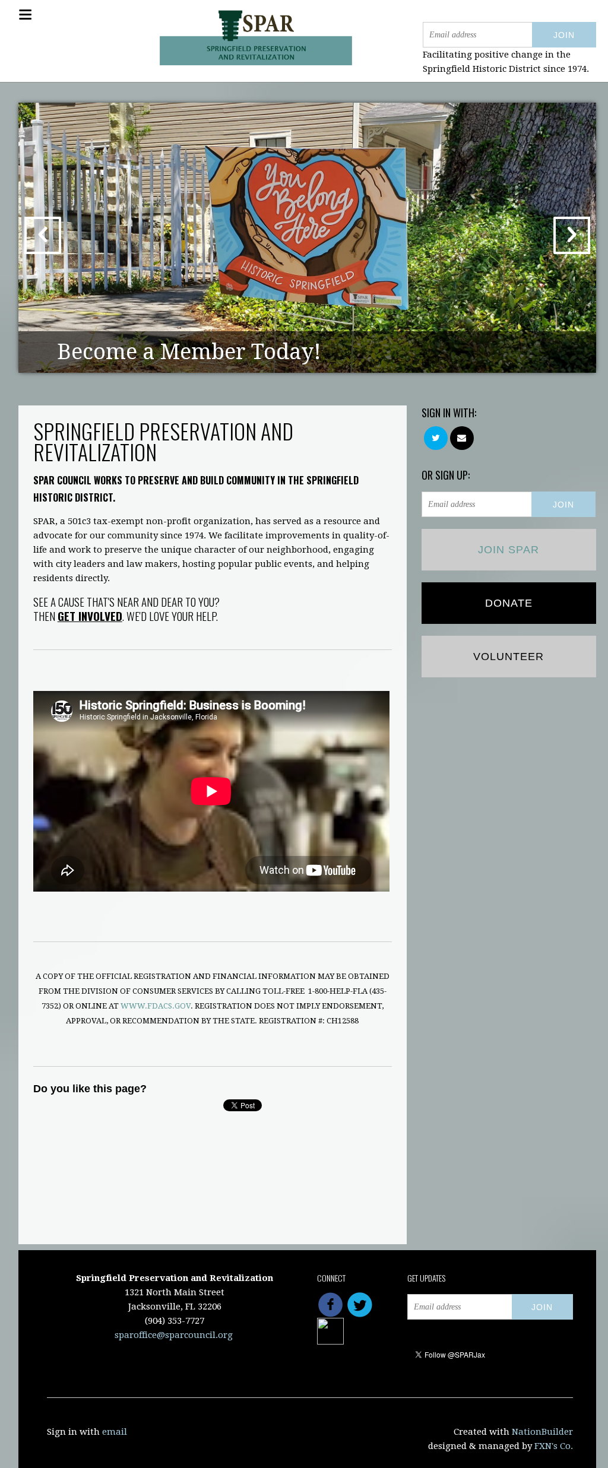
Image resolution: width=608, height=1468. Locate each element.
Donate (509, 603)
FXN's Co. (553, 1446)
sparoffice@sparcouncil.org (174, 1335)
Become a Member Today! (189, 351)
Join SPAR (508, 550)
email (114, 1431)
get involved (90, 615)
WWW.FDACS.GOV (156, 1005)
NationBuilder (542, 1431)
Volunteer (508, 656)
